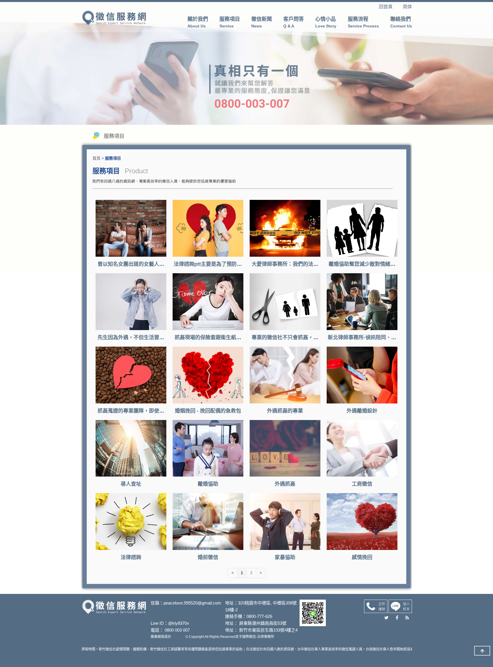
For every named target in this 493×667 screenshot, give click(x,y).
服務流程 (363, 22)
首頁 (96, 158)
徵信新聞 (261, 22)
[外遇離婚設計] (362, 375)
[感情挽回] (362, 521)
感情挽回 (362, 557)
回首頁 (390, 6)
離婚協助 (208, 484)
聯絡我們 (401, 22)
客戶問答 (293, 22)
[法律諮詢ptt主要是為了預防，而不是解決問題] (208, 228)
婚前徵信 (208, 557)
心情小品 (325, 22)
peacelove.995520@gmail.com (192, 602)
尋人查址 (131, 484)
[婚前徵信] (208, 521)
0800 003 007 (177, 630)
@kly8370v (178, 623)
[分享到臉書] (397, 617)
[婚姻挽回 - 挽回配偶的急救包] (208, 375)
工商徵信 (362, 484)
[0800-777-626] (375, 606)
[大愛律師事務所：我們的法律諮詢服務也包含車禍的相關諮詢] (285, 228)
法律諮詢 (131, 557)
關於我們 (197, 22)
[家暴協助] (285, 521)
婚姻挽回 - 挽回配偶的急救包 (208, 411)
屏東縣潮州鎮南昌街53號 (262, 623)
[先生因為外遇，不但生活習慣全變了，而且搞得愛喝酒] (131, 301)
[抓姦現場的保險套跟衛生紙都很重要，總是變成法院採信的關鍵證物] (208, 301)
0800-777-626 (259, 616)
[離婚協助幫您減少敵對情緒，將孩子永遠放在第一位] (362, 228)
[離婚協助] (208, 448)
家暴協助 (285, 557)
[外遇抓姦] (114, 17)
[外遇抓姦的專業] (285, 375)
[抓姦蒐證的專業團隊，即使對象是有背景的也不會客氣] (131, 375)
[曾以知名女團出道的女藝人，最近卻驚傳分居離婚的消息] (131, 228)
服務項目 (229, 22)
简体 (407, 6)
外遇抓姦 (285, 484)
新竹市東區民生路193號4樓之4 (268, 630)
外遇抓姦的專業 (285, 411)
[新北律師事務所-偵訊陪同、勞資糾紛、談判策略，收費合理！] (362, 301)
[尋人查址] (131, 448)
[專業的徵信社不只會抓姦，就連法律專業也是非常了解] (285, 301)
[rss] (407, 617)
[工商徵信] (362, 448)
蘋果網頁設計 (161, 637)
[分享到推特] (386, 617)
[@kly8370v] (400, 606)
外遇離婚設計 (362, 411)
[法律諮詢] (131, 521)
